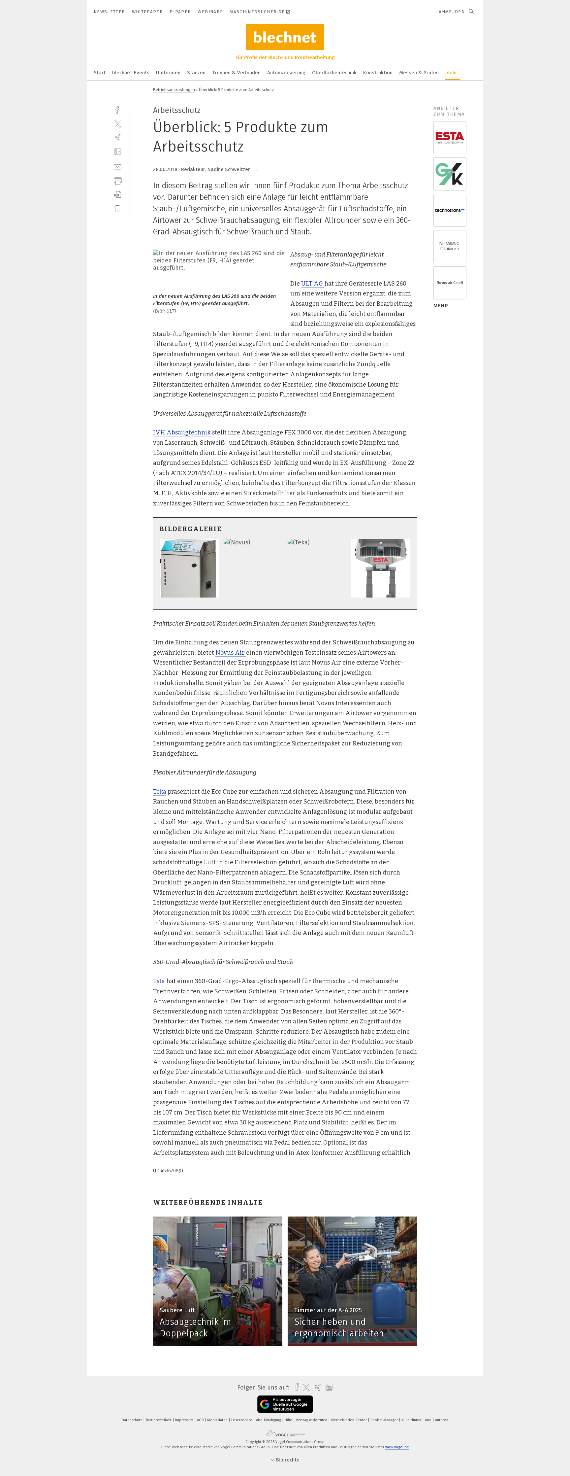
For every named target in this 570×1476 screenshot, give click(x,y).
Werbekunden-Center (349, 1420)
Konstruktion (378, 73)
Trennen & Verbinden (236, 73)
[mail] (117, 166)
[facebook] (117, 109)
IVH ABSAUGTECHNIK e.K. (449, 246)
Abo (428, 1420)
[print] (117, 180)
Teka (159, 791)
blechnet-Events (130, 73)
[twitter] (117, 124)
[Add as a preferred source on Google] (285, 1404)
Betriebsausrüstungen (174, 89)
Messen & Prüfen (419, 73)
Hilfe (289, 1420)
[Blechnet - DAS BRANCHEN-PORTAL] (100, 72)
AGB (201, 1420)
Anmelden (452, 12)
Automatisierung (286, 73)
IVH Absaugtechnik (182, 432)
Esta (159, 981)
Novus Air (230, 652)
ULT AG (312, 283)
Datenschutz (132, 1420)
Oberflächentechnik (334, 73)
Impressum (184, 1420)
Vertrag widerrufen (312, 1420)
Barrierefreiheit (159, 1420)
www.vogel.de (397, 1447)
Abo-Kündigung (269, 1420)
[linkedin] (117, 152)
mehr (440, 306)
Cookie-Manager (384, 1420)
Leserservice (242, 1420)
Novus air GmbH (450, 283)
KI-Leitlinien (411, 1420)
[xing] (117, 138)
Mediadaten (218, 1420)
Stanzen (196, 73)
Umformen (168, 73)
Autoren (441, 1420)
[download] (117, 194)
